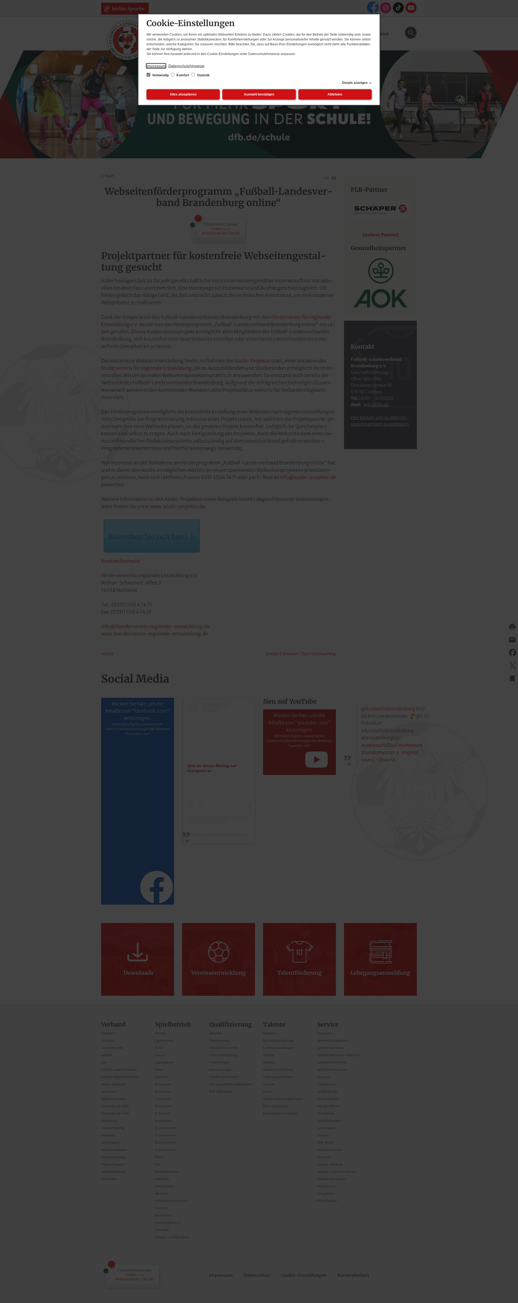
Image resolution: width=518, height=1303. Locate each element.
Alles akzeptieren (183, 94)
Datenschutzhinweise (186, 66)
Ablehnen (335, 94)
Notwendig (160, 75)
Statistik (203, 75)
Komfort (183, 75)
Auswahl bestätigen (259, 94)
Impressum (156, 66)
